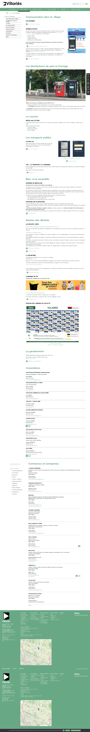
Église (22, 632)
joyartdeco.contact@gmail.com (35, 590)
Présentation (23, 614)
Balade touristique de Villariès (27, 636)
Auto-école (15, 472)
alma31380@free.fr (30, 390)
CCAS (52, 614)
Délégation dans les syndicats (25, 619)
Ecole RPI (43, 614)
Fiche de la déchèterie (34, 272)
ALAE (42, 618)
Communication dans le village (35, 615)
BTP (13, 477)
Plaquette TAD (32, 172)
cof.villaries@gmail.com (31, 424)
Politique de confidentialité (75, 730)
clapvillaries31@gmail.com (31, 445)
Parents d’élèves (44, 622)
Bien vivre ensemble (35, 618)
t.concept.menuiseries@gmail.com (36, 479)
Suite (29, 605)
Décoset (34, 259)
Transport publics (34, 617)
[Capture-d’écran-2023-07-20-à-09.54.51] (64, 156)
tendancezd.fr (31, 576)
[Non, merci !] (88, 730)
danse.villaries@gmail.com (32, 454)
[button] (38, 648)
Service (14, 494)
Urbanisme (63, 9)
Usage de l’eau (24, 624)
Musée (22, 633)
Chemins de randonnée (25, 631)
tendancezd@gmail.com (33, 575)
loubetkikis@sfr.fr (30, 407)
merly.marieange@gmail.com (32, 435)
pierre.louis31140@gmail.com (32, 398)
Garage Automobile (16, 481)
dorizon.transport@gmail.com (35, 491)
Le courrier (33, 616)
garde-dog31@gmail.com (34, 546)
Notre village (12, 9)
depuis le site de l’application (38, 51)
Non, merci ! (68, 730)
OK (63, 730)
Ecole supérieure (44, 623)
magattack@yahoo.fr (33, 560)
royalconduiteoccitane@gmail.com (36, 533)
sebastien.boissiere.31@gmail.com (33, 415)
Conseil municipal (24, 615)
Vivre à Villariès (24, 9)
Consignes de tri (32, 299)
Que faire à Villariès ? (25, 629)
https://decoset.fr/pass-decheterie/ (34, 264)
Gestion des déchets (35, 619)
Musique (14, 485)
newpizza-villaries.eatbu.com (34, 506)
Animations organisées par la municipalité (29, 628)
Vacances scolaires (44, 619)
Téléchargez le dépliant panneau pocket (38, 46)
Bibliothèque (23, 630)
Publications (23, 623)
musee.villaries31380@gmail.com (33, 379)
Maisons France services (54, 618)
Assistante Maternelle (17, 470)
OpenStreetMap (45, 664)
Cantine (42, 615)
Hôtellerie (14, 483)
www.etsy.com (31, 561)
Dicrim (22, 622)
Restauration (15, 492)
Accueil (9, 13)
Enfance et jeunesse (37, 9)
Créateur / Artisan (16, 479)
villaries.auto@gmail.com (33, 519)
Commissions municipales (23, 617)
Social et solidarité (51, 9)
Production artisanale (17, 489)
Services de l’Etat (24, 620)
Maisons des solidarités (53, 616)
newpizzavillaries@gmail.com (34, 505)
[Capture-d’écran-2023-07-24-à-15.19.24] (78, 156)
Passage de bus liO (72, 161)
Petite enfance (44, 620)
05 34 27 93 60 (31, 358)
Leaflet (41, 664)
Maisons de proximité (55, 619)
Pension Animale (16, 487)
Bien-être (14, 475)
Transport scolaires (44, 616)
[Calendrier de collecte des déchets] (52, 342)
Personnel (43, 617)
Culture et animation (76, 9)
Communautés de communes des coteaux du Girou (31, 635)
